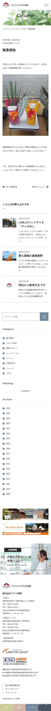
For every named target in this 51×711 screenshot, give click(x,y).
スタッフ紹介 (11, 343)
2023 (8, 423)
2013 (8, 474)
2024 (8, 418)
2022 (8, 428)
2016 (8, 459)
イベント (32, 707)
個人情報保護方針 (12, 685)
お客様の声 (10, 363)
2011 (8, 484)
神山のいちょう (38, 187)
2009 (8, 494)
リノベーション (12, 353)
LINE (6, 707)
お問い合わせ (43, 707)
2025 (8, 413)
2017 (8, 454)
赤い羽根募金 (11, 187)
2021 (8, 433)
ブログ (9, 373)
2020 (8, 438)
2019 (8, 444)
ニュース (9, 368)
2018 (8, 449)
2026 (8, 408)
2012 (8, 479)
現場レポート (11, 348)
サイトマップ (10, 692)
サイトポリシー (11, 689)
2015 (8, 464)
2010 (8, 489)
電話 (19, 707)
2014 (8, 469)
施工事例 (9, 338)
